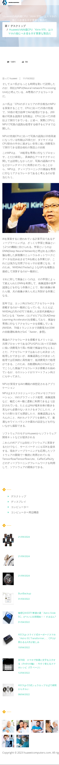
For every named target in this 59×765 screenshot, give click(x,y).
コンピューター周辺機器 (25, 512)
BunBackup (24, 593)
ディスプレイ (18, 501)
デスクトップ (18, 26)
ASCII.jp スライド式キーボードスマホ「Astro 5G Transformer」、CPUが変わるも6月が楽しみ (37, 638)
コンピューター (20, 507)
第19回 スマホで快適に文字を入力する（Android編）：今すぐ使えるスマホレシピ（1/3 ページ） (37, 664)
